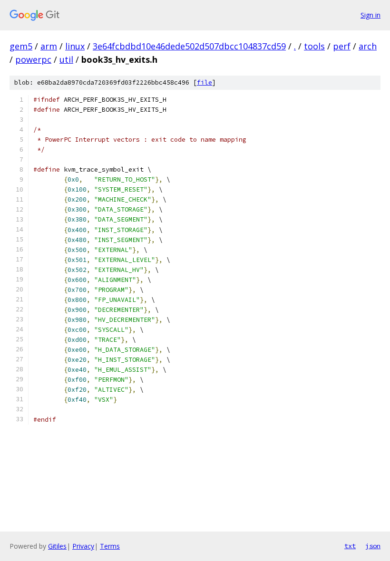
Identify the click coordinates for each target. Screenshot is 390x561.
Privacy (83, 546)
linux (75, 46)
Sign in (370, 14)
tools (314, 46)
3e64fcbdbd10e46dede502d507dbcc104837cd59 (189, 46)
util (66, 59)
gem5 (21, 46)
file (204, 82)
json (372, 546)
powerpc (33, 59)
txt (350, 546)
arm (48, 46)
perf (342, 46)
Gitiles (57, 546)
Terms (110, 546)
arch (368, 46)
